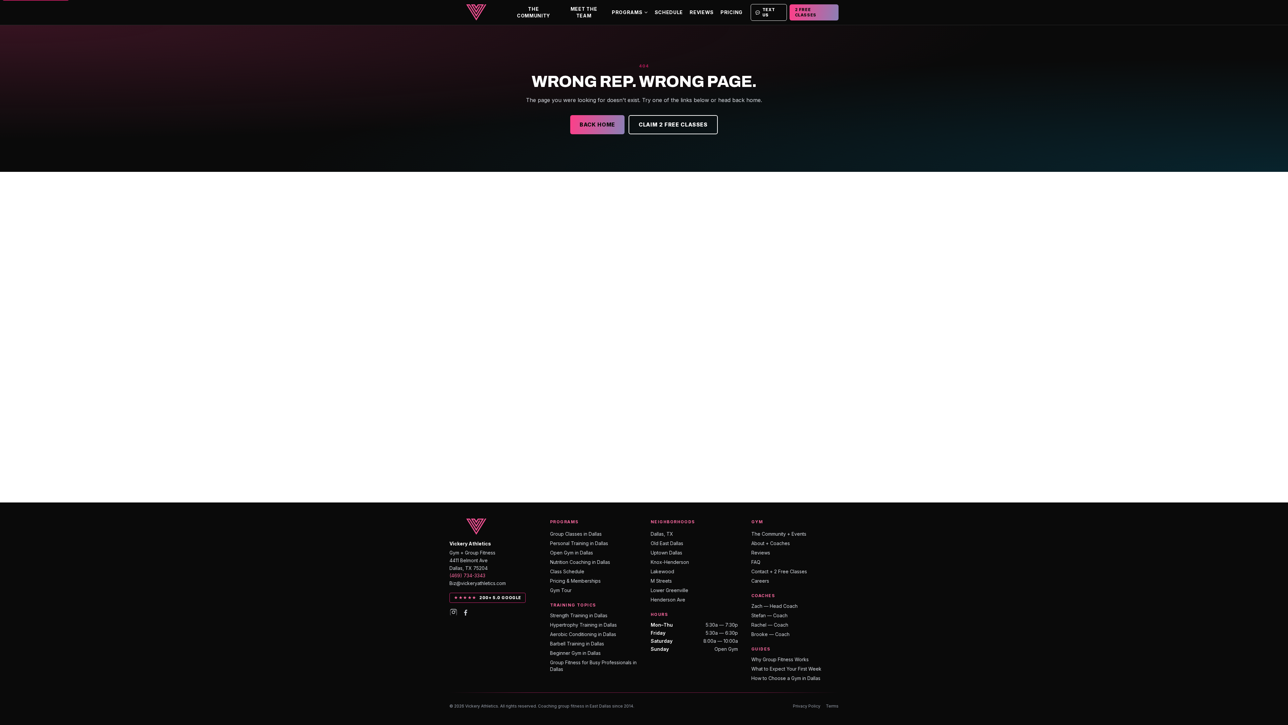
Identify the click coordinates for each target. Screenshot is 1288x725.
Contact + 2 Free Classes (779, 571)
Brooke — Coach (770, 634)
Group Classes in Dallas (576, 534)
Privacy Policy (806, 706)
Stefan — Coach (769, 615)
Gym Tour (561, 590)
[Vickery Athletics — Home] (476, 12)
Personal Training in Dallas (579, 543)
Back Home (597, 124)
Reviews (702, 12)
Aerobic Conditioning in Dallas (583, 634)
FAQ (755, 562)
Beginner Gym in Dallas (575, 653)
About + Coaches (770, 543)
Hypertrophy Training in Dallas (583, 625)
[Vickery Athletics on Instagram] (453, 612)
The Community (533, 12)
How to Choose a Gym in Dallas (785, 678)
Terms (832, 706)
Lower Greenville (669, 590)
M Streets (661, 581)
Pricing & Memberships (575, 581)
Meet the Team (584, 12)
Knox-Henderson (670, 562)
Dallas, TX (662, 534)
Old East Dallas (667, 543)
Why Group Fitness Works (780, 659)
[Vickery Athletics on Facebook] (466, 612)
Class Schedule (567, 571)
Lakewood (662, 571)
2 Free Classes (805, 12)
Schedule (669, 12)
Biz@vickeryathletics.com (477, 583)
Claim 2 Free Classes (673, 124)
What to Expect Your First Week (786, 669)
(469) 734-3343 (467, 575)
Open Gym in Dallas (571, 552)
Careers (760, 581)
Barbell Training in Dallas (577, 643)
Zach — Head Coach (774, 606)
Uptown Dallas (666, 552)
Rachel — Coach (769, 625)
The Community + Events (778, 534)
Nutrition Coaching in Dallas (580, 562)
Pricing (731, 12)
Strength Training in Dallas (578, 615)
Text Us (768, 12)
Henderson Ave (668, 599)
